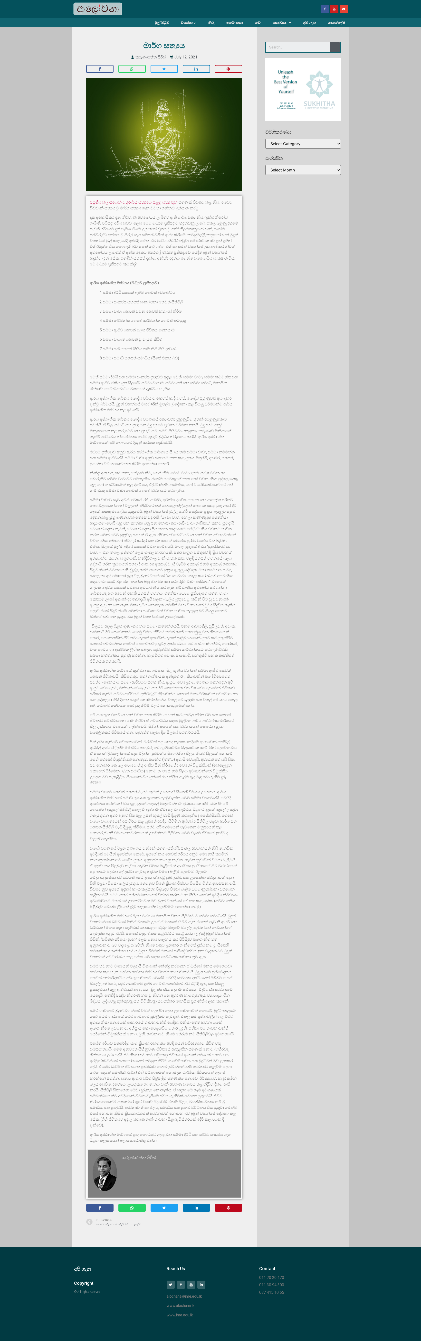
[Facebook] (325, 9)
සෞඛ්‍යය (280, 22)
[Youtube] (334, 9)
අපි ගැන (309, 22)
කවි (258, 22)
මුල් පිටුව (162, 22)
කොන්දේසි (336, 22)
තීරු (211, 22)
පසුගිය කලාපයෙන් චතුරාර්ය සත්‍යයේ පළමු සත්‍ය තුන (134, 202)
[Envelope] (344, 9)
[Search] (335, 47)
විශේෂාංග (188, 22)
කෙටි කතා (234, 22)
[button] (100, 69)
